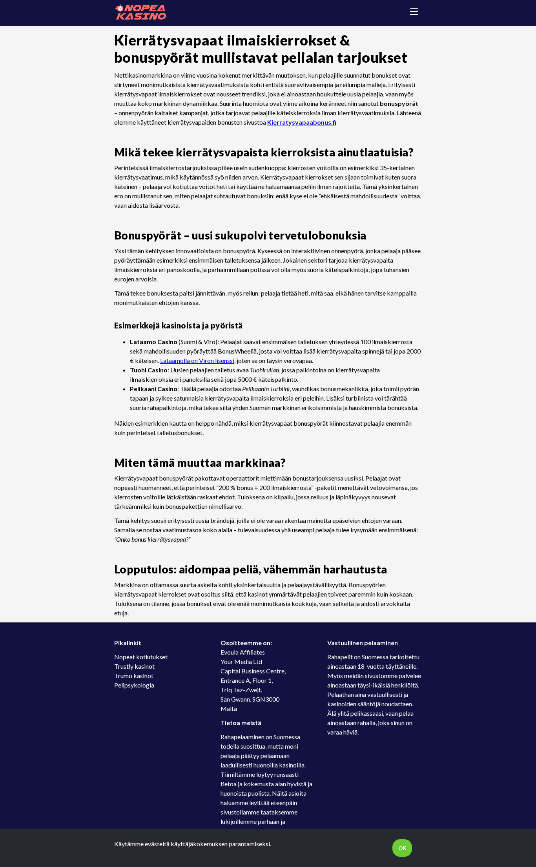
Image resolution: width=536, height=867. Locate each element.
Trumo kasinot (133, 675)
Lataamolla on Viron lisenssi (197, 360)
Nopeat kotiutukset (141, 656)
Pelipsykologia (134, 685)
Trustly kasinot (134, 666)
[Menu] (414, 12)
